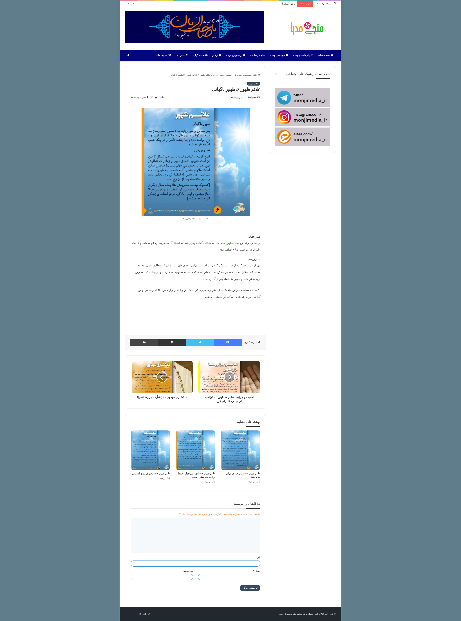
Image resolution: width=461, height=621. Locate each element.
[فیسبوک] (228, 342)
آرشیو (215, 55)
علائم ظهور (205, 74)
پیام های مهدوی (303, 55)
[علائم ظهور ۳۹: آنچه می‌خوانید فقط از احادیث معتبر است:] (195, 450)
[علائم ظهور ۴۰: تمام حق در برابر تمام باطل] (240, 450)
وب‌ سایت (188, 571)
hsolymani (253, 97)
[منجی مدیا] (306, 28)
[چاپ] (144, 342)
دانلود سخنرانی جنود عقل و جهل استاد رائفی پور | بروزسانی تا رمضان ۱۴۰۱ (255, 3)
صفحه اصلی (324, 55)
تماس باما (181, 55)
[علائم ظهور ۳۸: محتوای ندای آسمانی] (150, 450)
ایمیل (256, 571)
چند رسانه (257, 55)
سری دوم (218, 74)
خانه (255, 74)
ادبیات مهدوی (279, 55)
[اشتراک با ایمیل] (172, 342)
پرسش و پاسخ (235, 55)
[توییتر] (200, 342)
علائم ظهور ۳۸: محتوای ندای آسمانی (151, 473)
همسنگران (199, 55)
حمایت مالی (161, 55)
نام (257, 557)
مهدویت (247, 74)
